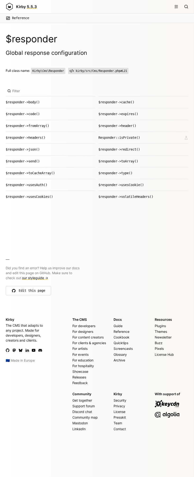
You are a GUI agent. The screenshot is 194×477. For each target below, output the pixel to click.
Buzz (159, 343)
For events (80, 354)
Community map (85, 417)
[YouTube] (33, 350)
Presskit (120, 417)
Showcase (80, 371)
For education (82, 360)
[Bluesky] (20, 350)
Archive (119, 360)
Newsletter (163, 337)
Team (118, 423)
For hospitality (83, 366)
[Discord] (40, 350)
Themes (161, 332)
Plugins (160, 326)
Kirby (26, 6)
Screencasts (123, 349)
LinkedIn (79, 429)
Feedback (80, 383)
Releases (79, 377)
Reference (20, 18)
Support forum (83, 406)
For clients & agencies (89, 343)
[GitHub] (7, 350)
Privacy (119, 406)
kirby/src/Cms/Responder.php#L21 (101, 71)
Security (120, 400)
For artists (80, 349)
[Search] (186, 7)
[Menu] (176, 7)
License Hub (164, 354)
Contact (120, 429)
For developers (83, 326)
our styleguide (35, 278)
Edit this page (32, 292)
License (119, 412)
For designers (82, 332)
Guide (118, 326)
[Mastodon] (14, 350)
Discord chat (82, 412)
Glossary (120, 354)
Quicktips (121, 343)
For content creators (88, 337)
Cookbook (121, 337)
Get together (82, 400)
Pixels (159, 349)
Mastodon (80, 423)
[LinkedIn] (27, 350)
